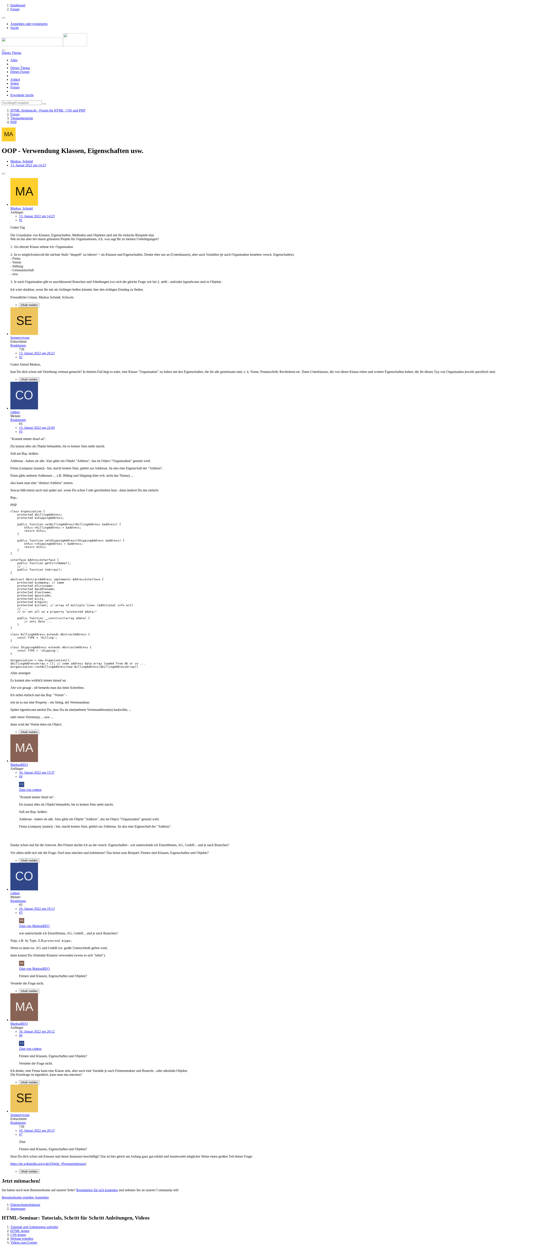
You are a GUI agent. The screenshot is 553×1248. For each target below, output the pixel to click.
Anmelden (42, 1197)
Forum (14, 87)
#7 (20, 1134)
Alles (13, 60)
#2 (20, 357)
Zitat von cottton (30, 790)
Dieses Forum (19, 72)
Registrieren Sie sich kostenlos (97, 1190)
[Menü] (3, 17)
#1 (20, 220)
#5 (20, 912)
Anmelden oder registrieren (29, 24)
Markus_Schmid (21, 161)
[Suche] (3, 50)
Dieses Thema (20, 68)
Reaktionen (18, 345)
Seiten (14, 83)
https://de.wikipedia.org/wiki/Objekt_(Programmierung (47, 1164)
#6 (20, 1035)
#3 (20, 431)
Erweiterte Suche (22, 95)
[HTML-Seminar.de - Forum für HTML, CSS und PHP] (44, 45)
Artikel (15, 79)
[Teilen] (3, 173)
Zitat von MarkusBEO (34, 926)
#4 (20, 776)
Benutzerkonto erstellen (18, 1197)
